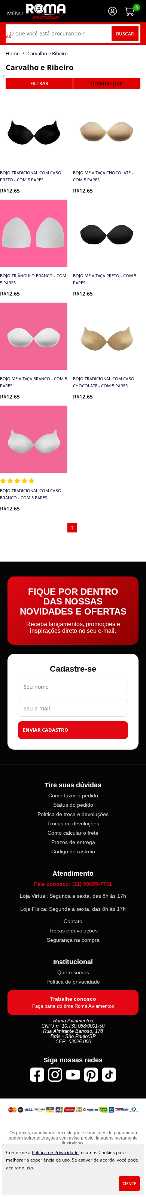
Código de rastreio (73, 852)
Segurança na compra (73, 940)
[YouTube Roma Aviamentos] (73, 1075)
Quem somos (73, 973)
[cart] (129, 11)
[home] (46, 11)
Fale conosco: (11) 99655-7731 (73, 884)
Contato (73, 922)
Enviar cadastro (45, 730)
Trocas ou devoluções (73, 824)
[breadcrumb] (12, 53)
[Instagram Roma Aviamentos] (55, 1075)
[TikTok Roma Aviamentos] (109, 1075)
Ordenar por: (107, 83)
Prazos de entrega (73, 843)
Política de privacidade (73, 982)
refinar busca (39, 83)
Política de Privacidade (55, 1152)
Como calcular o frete (73, 833)
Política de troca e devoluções (73, 815)
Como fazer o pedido (73, 796)
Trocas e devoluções (73, 931)
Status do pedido (73, 805)
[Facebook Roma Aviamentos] (37, 1075)
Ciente (129, 1183)
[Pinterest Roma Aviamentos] (91, 1075)
